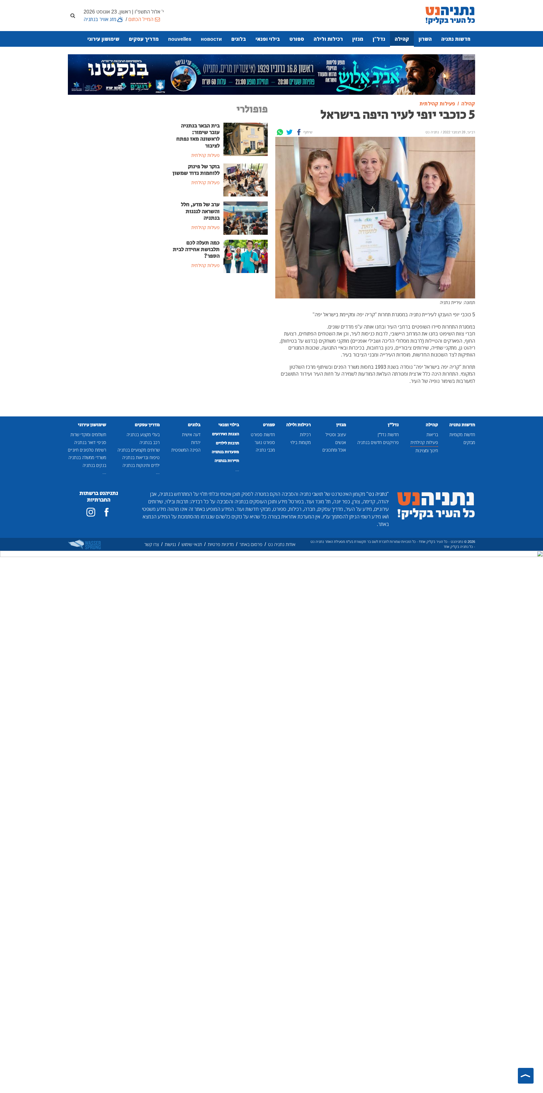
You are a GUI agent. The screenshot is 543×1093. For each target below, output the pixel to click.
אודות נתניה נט (281, 544)
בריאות (432, 434)
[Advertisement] (220, 325)
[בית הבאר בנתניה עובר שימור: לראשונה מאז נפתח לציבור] (245, 138)
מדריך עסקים (144, 38)
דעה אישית (191, 434)
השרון (425, 38)
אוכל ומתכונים (334, 450)
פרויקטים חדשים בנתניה (378, 442)
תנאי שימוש (192, 544)
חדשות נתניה (455, 38)
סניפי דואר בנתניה (90, 442)
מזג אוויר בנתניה (100, 19)
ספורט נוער (265, 442)
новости (211, 38)
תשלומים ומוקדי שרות (88, 434)
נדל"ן (379, 38)
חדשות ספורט (263, 434)
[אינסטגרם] (91, 512)
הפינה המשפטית (185, 450)
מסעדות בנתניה (225, 452)
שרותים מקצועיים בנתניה (139, 450)
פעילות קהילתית (424, 442)
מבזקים (469, 442)
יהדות (195, 442)
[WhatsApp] (280, 132)
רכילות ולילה (328, 38)
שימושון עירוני (103, 38)
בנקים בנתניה (94, 465)
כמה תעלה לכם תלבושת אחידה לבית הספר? (196, 249)
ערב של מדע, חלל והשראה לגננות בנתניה (200, 211)
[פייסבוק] (106, 512)
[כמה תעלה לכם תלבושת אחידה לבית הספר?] (245, 255)
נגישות (170, 544)
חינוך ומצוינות (426, 450)
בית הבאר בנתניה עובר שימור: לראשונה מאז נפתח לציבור (198, 136)
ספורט (296, 38)
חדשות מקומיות (462, 434)
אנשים (340, 442)
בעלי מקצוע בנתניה (143, 434)
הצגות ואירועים (225, 434)
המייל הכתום (140, 19)
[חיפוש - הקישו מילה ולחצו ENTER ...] (72, 15)
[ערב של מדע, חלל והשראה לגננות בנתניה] (245, 217)
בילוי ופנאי (267, 38)
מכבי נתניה (265, 450)
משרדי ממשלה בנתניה (87, 457)
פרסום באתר (250, 544)
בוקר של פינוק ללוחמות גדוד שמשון (196, 170)
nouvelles (179, 38)
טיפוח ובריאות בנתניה (141, 457)
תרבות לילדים (227, 443)
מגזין (357, 38)
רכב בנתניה (150, 442)
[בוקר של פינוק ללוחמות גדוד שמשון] (245, 179)
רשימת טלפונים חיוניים (87, 450)
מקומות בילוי (300, 442)
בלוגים (238, 38)
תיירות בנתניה (227, 461)
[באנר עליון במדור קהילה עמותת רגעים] (271, 74)
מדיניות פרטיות (221, 544)
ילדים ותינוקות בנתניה (141, 465)
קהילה (402, 38)
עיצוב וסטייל (336, 434)
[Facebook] (299, 132)
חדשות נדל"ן (388, 434)
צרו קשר (151, 544)
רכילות (305, 434)
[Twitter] (289, 132)
